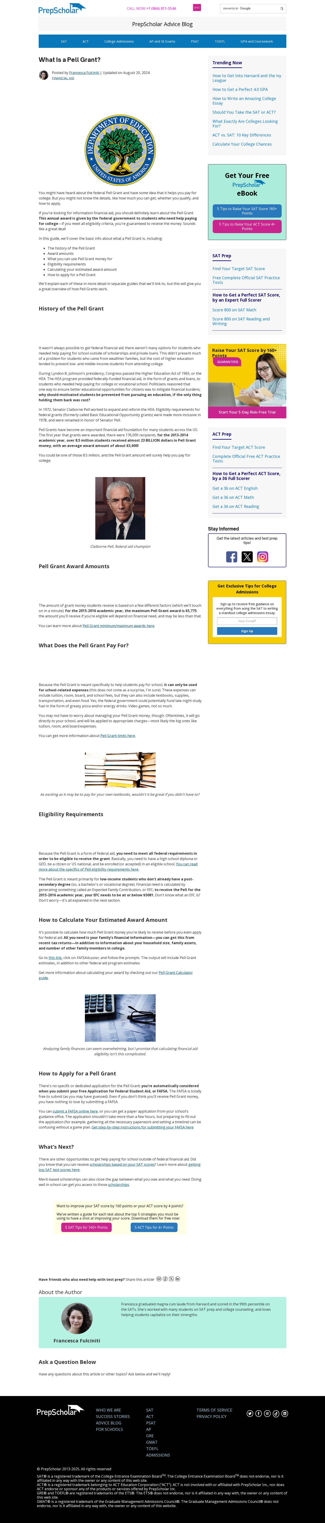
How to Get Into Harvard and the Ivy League (246, 78)
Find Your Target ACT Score (238, 447)
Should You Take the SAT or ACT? (244, 112)
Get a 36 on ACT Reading (235, 506)
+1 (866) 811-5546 (161, 8)
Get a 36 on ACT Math (233, 497)
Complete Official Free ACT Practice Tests (246, 459)
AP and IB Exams (162, 41)
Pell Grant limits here (117, 735)
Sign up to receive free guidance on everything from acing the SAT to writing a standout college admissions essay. (247, 608)
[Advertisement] (119, 97)
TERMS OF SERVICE (214, 1410)
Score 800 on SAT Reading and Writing (241, 321)
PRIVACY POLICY (212, 1416)
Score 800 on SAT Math (234, 309)
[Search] (282, 9)
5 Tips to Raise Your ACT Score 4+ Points (247, 226)
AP (148, 1429)
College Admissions (119, 41)
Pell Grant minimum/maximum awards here (118, 625)
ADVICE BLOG (108, 1423)
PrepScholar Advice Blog (162, 24)
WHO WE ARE (108, 1410)
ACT (85, 41)
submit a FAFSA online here (75, 1111)
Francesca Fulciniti (84, 72)
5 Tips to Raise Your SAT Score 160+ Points (247, 211)
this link (55, 957)
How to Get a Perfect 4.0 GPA (240, 89)
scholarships (118, 1184)
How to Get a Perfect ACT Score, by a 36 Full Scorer (246, 476)
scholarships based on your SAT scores (122, 1164)
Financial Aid (63, 78)
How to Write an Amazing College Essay (244, 101)
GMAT (152, 1442)
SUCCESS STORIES (113, 1416)
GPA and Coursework (257, 41)
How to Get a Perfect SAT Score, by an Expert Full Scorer (246, 297)
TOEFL (220, 41)
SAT (64, 41)
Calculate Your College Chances (242, 144)
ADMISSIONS (158, 1455)
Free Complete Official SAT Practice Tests (246, 280)
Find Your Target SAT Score (238, 268)
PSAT (195, 41)
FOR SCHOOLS (109, 1429)
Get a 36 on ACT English (235, 488)
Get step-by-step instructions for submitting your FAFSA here (142, 1127)
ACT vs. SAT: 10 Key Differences (241, 135)
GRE (150, 1436)
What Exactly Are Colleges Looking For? (245, 124)
